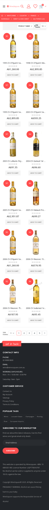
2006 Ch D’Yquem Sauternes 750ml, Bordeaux (13, 259)
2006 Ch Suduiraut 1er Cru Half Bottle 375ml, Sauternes (36, 308)
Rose (5, 421)
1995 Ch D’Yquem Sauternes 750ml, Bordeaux (13, 63)
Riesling (40, 416)
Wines (6, 416)
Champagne (29, 416)
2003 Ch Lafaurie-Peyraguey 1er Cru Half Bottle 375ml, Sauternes (13, 161)
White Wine (11, 15)
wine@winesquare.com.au (14, 367)
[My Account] (29, 6)
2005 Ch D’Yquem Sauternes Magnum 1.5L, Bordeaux (13, 210)
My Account (7, 394)
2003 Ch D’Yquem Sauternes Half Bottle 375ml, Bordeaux (36, 112)
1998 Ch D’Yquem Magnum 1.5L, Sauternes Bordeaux (36, 63)
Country (23, 15)
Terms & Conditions (11, 404)
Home (2, 15)
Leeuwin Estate (16, 416)
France (33, 15)
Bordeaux (5, 19)
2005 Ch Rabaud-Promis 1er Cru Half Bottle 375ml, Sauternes (36, 210)
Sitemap (6, 398)
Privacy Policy (8, 401)
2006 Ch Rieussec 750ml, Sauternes (13, 308)
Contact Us (7, 391)
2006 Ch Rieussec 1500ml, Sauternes (36, 259)
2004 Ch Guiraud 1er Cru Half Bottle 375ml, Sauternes (36, 161)
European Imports (17, 421)
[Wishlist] (35, 6)
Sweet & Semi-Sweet (21, 19)
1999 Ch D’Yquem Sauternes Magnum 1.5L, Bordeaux (13, 112)
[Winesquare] (13, 6)
